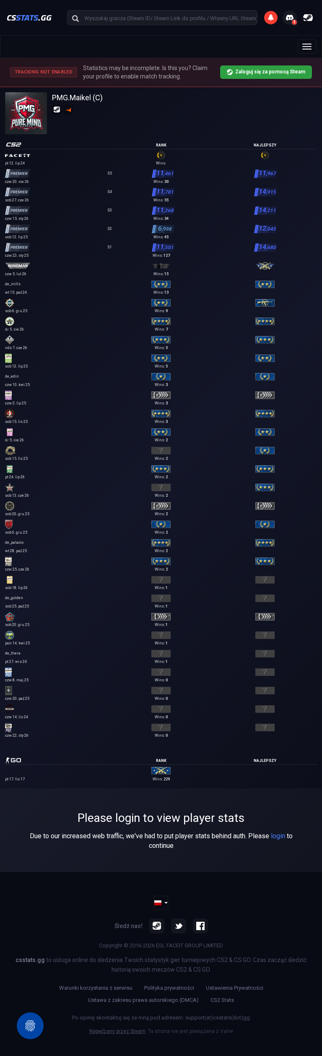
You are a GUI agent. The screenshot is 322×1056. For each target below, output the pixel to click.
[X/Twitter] (178, 925)
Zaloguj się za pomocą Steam (270, 72)
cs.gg (29, 17)
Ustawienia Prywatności (234, 988)
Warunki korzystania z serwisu (95, 988)
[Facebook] (200, 925)
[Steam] (156, 925)
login (278, 836)
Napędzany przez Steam (117, 1031)
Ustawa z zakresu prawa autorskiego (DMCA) (143, 1000)
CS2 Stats (222, 1000)
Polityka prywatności (169, 988)
